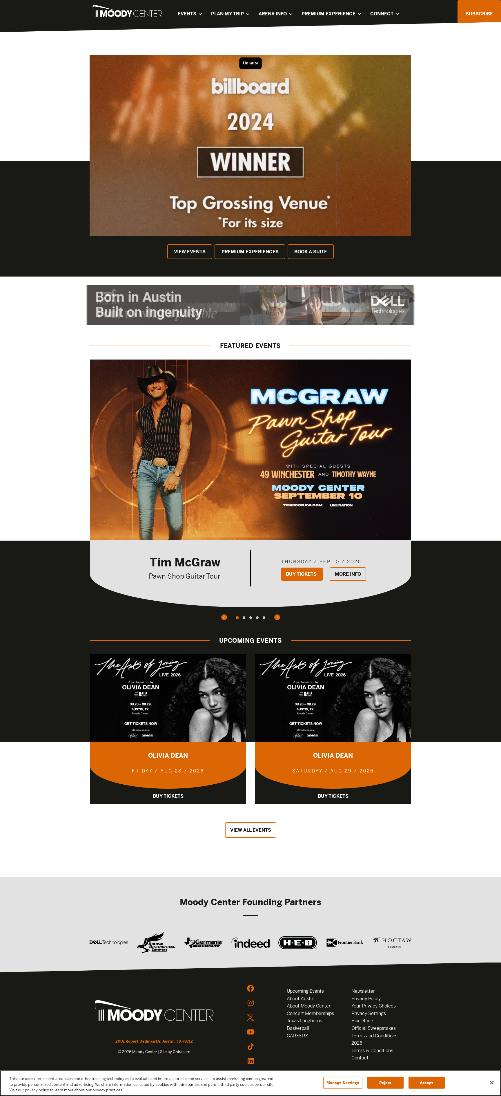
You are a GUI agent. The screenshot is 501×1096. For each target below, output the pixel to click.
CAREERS (297, 1036)
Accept (426, 1082)
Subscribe (479, 14)
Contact (360, 1058)
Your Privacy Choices (373, 1006)
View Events (190, 251)
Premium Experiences (250, 251)
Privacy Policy (366, 998)
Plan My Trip (227, 14)
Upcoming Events (305, 991)
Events (187, 14)
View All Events (250, 830)
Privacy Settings (368, 1013)
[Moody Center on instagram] (250, 1003)
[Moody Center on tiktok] (250, 1046)
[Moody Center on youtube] (250, 1032)
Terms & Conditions (372, 1050)
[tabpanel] (250, 483)
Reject (385, 1082)
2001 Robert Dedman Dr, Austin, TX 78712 (154, 1041)
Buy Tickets (302, 574)
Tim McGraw (185, 562)
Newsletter (363, 991)
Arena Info (273, 14)
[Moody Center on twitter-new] (250, 1017)
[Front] (154, 1011)
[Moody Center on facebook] (250, 988)
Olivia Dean (168, 755)
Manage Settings (342, 1082)
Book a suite (310, 251)
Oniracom (181, 1052)
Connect (381, 14)
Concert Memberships (310, 1013)
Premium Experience (328, 14)
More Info (348, 574)
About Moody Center (309, 1006)
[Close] (491, 1082)
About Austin (300, 998)
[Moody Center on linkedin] (250, 1061)
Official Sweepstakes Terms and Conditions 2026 (374, 1035)
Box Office (362, 1020)
